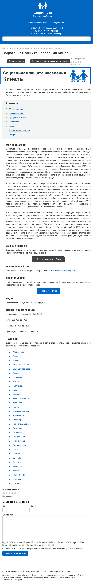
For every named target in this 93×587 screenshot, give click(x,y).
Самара (16, 449)
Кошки (16, 407)
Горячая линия (15, 122)
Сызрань (17, 458)
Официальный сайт (17, 117)
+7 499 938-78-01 (42, 31)
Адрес (11, 126)
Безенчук (17, 356)
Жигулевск (18, 386)
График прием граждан (19, 130)
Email (34, 506)
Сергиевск (18, 454)
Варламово (18, 377)
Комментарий (8, 515)
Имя (5, 506)
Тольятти (17, 462)
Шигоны (16, 483)
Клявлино (17, 403)
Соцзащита (43, 13)
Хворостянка (18, 466)
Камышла (17, 394)
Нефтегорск (18, 420)
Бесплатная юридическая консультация (50, 61)
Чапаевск (17, 470)
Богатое (16, 360)
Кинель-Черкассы (21, 398)
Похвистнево (19, 441)
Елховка (16, 381)
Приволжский (19, 445)
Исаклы (16, 390)
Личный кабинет (16, 113)
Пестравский (19, 437)
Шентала (17, 479)
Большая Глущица (21, 365)
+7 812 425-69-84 (38, 34)
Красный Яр (18, 415)
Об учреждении (16, 109)
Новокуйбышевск (21, 424)
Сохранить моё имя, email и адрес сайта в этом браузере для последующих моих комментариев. (45, 549)
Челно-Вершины (20, 475)
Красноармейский (21, 411)
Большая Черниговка (22, 369)
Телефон (12, 134)
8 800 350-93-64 (38, 28)
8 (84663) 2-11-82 (48, 291)
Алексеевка (18, 352)
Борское (17, 373)
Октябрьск (17, 428)
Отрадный (17, 432)
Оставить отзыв (16, 61)
